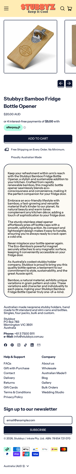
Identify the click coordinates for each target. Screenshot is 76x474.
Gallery (46, 382)
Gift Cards (11, 387)
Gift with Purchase (16, 368)
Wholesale (49, 368)
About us (48, 363)
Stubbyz (19, 438)
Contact (9, 373)
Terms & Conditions (17, 392)
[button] (62, 8)
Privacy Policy (13, 397)
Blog (45, 378)
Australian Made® (54, 373)
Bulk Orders (50, 387)
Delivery (9, 378)
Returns (9, 382)
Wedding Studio (53, 392)
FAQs (7, 363)
